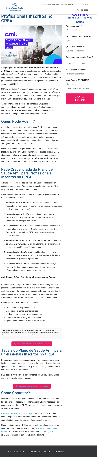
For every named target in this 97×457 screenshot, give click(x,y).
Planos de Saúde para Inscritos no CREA (58, 4)
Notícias (85, 4)
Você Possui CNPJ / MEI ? (78, 80)
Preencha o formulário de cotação (17, 413)
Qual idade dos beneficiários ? (79, 58)
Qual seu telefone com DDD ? (79, 36)
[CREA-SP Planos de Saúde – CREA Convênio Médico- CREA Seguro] (14, 7)
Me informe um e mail (76, 70)
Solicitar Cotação (80, 98)
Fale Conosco (82, 10)
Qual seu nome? (74, 26)
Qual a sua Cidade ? (75, 47)
